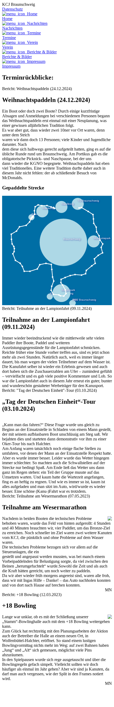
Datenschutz (12, 9)
